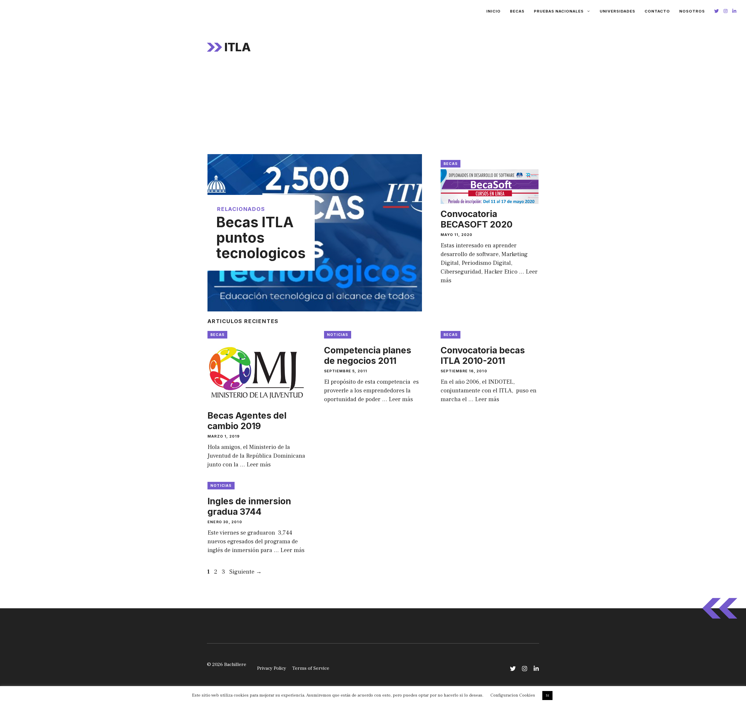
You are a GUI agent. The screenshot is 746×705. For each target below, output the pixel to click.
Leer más (259, 464)
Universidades (617, 11)
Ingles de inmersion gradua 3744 (249, 506)
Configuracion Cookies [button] (512, 695)
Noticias (337, 334)
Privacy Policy (271, 668)
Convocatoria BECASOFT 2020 (477, 219)
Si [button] (547, 695)
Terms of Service (310, 668)
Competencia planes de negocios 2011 (367, 355)
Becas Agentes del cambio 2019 (246, 420)
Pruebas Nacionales (559, 11)
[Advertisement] (373, 110)
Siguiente (245, 572)
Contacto (657, 11)
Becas (517, 11)
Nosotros (692, 11)
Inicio (493, 11)
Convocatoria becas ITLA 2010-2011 (483, 355)
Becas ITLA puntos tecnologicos (261, 238)
